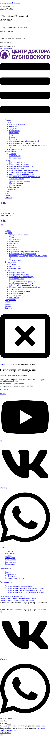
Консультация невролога (19, 164)
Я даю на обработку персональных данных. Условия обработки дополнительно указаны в (22, 728)
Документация (15, 129)
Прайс (7, 191)
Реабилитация (14, 156)
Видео (11, 135)
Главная (8, 120)
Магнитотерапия (16, 183)
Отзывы (8, 195)
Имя (2, 721)
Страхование (14, 131)
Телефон (3, 723)
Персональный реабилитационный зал (24, 177)
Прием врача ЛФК (16, 168)
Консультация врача (17, 162)
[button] (25, 88)
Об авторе (13, 126)
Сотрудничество (15, 149)
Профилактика (15, 158)
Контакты (8, 198)
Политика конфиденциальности (12, 596)
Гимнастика (14, 187)
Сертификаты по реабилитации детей (24, 141)
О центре (8, 122)
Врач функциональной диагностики (23, 170)
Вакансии (13, 137)
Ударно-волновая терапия (19, 181)
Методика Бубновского (18, 124)
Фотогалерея (14, 133)
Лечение (12, 154)
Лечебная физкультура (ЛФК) (21, 172)
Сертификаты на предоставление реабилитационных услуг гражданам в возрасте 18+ (28, 145)
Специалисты (10, 189)
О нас (2, 547)
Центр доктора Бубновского (11, 3)
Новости (8, 193)
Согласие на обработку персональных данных (18, 598)
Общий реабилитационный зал (21, 175)
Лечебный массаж (16, 179)
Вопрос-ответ (14, 139)
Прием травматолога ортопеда (21, 166)
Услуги (7, 160)
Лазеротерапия (15, 185)
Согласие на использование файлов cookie (17, 600)
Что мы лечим (10, 152)
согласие (11, 726)
